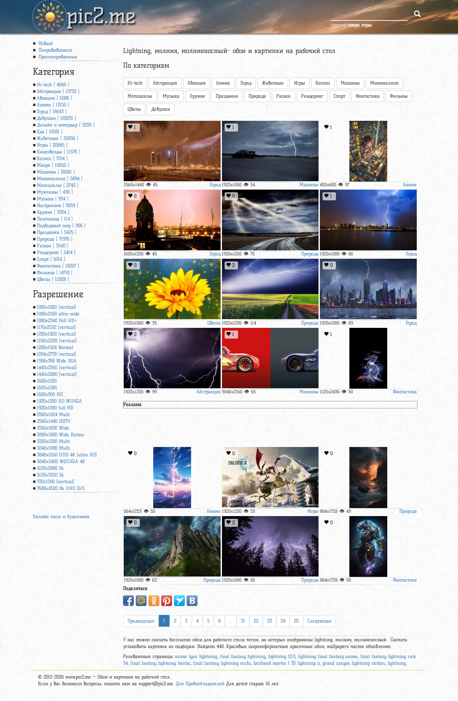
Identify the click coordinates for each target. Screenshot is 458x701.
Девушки (160, 109)
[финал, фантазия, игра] (270, 477)
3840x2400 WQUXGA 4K (61, 461)
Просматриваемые (57, 57)
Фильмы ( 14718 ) (54, 273)
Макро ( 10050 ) (53, 165)
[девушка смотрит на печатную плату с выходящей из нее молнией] (368, 151)
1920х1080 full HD (55, 408)
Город (245, 83)
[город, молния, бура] (368, 220)
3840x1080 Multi (53, 448)
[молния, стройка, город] (368, 289)
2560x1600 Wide (53, 428)
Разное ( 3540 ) (52, 246)
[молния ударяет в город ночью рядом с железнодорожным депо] (172, 151)
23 (269, 621)
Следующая (319, 621)
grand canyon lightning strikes (354, 663)
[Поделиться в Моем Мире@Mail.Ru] (141, 600)
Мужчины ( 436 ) (55, 192)
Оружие (197, 96)
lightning (397, 663)
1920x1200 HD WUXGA (59, 401)
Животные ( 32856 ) (57, 138)
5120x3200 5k (50, 475)
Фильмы (399, 96)
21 (243, 621)
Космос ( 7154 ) (52, 158)
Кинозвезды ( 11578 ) (58, 152)
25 (296, 621)
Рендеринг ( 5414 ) (56, 252)
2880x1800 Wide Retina (60, 435)
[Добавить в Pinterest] (166, 600)
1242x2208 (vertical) (57, 341)
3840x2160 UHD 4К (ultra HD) (67, 455)
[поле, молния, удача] (270, 289)
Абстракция (165, 83)
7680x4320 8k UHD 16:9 (60, 488)
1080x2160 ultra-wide (58, 314)
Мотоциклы (139, 96)
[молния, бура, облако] (172, 358)
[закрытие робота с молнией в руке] (368, 546)
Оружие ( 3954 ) (53, 212)
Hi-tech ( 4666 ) (53, 85)
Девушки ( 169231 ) (56, 118)
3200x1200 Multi (53, 441)
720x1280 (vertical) (55, 482)
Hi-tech (134, 83)
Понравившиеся (54, 50)
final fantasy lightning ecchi (222, 663)
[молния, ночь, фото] (172, 220)
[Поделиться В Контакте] (192, 600)
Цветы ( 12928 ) (53, 279)
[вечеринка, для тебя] (270, 546)
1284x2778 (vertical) (56, 354)
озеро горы (360, 25)
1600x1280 (47, 388)
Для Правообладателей (200, 684)
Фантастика (368, 96)
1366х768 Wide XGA (56, 361)
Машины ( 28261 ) (56, 172)
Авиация (196, 83)
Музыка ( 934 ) (52, 199)
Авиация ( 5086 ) (54, 98)
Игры (299, 83)
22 (256, 621)
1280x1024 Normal (55, 347)
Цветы (134, 109)
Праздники (227, 96)
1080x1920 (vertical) (56, 307)
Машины (350, 83)
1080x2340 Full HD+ (57, 320)
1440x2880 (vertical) (57, 374)
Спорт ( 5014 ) (51, 259)
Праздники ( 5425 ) (56, 232)
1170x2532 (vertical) (56, 327)
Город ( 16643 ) (52, 111)
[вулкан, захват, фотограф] (368, 358)
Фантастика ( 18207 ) (58, 266)
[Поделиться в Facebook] (128, 600)
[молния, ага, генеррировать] (270, 220)
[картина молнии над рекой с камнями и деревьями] (368, 477)
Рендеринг (312, 96)
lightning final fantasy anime (328, 656)
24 (283, 621)
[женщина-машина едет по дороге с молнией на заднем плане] (270, 151)
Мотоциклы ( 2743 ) (57, 185)
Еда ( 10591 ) (49, 132)
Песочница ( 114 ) (55, 219)
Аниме (223, 83)
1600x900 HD (50, 394)
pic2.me (100, 10)
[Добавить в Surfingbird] (179, 600)
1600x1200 (47, 381)
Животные (273, 83)
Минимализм (384, 83)
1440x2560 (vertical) (57, 367)
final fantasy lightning (243, 656)
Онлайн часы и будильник (61, 516)
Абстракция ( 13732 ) (58, 91)
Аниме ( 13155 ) (53, 105)
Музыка (171, 96)
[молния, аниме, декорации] (172, 477)
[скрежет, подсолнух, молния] (172, 289)
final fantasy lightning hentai (160, 663)
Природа (257, 96)
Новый (45, 43)
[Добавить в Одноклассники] (154, 600)
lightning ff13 (281, 656)
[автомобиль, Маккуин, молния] (270, 358)
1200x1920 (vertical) (56, 334)
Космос (323, 83)
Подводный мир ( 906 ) (61, 226)
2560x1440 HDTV (53, 421)
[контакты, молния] (172, 546)
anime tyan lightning (196, 656)
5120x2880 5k (50, 468)
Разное (283, 96)
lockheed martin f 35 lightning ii (286, 663)
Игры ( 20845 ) (52, 145)
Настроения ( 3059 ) (57, 205)
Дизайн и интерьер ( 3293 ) (66, 125)
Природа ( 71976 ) (54, 239)
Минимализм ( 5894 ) (59, 179)
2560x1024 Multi (53, 414)
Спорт (339, 96)
